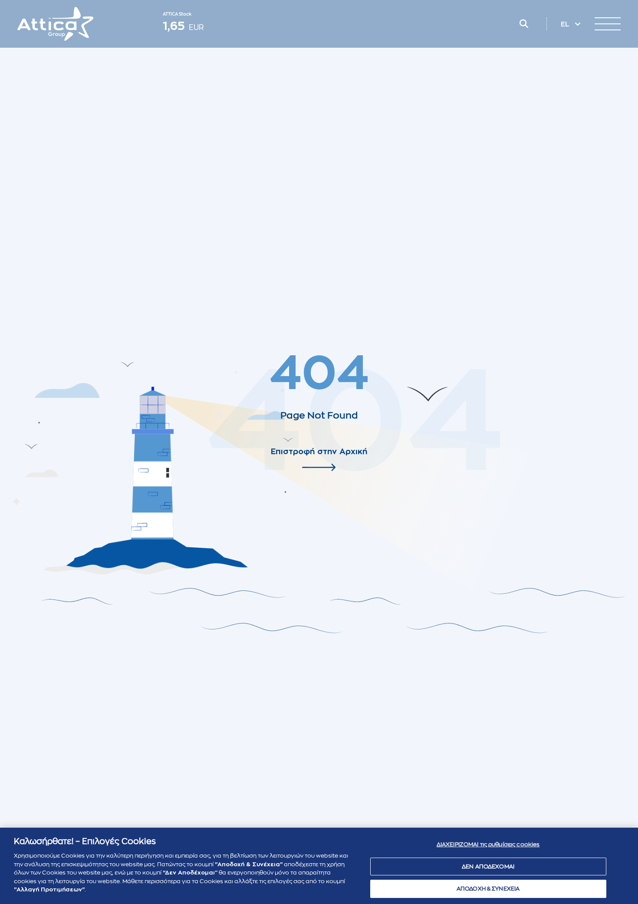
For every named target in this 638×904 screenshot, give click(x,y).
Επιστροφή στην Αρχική (319, 451)
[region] (319, 866)
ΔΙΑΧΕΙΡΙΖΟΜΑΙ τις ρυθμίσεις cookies (488, 844)
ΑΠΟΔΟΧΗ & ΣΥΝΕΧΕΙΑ (488, 889)
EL (566, 24)
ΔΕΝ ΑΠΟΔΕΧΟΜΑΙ (488, 866)
